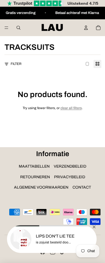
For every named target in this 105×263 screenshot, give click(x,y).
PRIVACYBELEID (69, 177)
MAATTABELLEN (34, 166)
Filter (16, 64)
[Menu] (6, 27)
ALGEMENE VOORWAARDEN (41, 187)
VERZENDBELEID (70, 166)
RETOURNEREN (35, 177)
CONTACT (82, 187)
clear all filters (71, 108)
